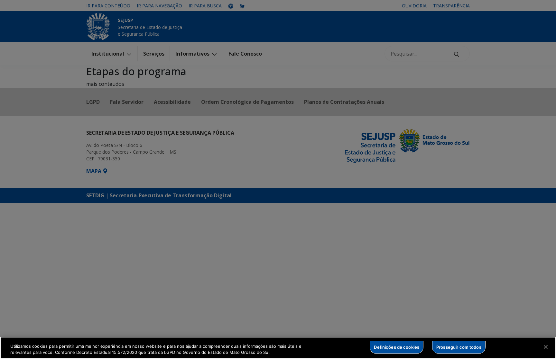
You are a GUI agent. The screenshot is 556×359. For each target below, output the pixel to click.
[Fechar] (546, 347)
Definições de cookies (396, 347)
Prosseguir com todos (458, 347)
